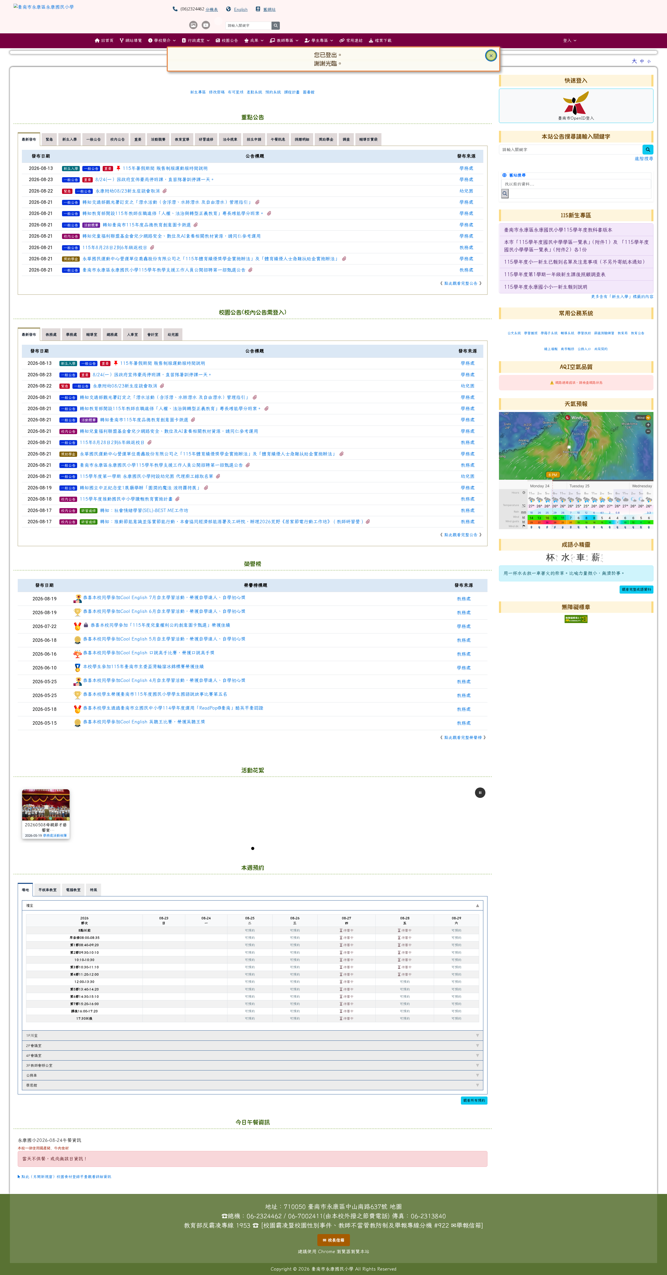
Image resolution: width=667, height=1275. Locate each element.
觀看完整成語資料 (636, 589)
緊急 (67, 191)
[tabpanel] (252, 220)
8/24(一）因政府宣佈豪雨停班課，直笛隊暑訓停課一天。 (155, 179)
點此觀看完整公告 (461, 283)
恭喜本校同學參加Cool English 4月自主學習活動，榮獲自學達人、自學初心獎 (164, 680)
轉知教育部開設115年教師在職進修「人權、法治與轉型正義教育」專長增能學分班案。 (173, 213)
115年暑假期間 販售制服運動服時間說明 (165, 168)
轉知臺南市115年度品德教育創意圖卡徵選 (147, 225)
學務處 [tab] (71, 334)
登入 (567, 40)
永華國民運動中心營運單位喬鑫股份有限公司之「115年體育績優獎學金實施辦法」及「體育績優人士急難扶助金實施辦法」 (210, 258)
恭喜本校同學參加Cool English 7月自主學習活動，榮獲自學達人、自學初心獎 (164, 597)
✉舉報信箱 (466, 1225)
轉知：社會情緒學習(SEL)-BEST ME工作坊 (144, 510)
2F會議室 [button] (33, 1046)
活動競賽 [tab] (158, 139)
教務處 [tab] (51, 334)
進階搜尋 (644, 158)
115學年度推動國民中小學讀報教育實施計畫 (126, 499)
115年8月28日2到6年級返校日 (114, 247)
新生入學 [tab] (69, 139)
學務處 (466, 168)
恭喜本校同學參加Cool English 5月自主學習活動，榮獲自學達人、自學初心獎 (164, 639)
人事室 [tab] (132, 334)
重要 (108, 168)
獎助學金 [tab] (326, 139)
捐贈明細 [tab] (302, 139)
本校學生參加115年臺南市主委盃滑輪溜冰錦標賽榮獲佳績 (143, 666)
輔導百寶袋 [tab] (368, 139)
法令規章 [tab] (230, 139)
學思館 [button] (31, 1085)
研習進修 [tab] (206, 139)
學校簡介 (162, 40)
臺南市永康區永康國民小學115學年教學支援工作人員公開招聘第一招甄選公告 (164, 270)
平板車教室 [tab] (47, 890)
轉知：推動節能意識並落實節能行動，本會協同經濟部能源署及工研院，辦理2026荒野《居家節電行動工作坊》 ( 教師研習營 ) (231, 521)
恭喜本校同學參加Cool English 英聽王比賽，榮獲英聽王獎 (144, 721)
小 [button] (649, 61)
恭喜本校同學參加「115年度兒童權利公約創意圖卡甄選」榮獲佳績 (160, 625)
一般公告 (91, 168)
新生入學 (71, 168)
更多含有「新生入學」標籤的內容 (622, 296)
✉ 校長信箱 (333, 1240)
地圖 (396, 1206)
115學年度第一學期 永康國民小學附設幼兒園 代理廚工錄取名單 (146, 476)
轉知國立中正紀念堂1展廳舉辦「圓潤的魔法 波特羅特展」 (140, 487)
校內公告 (71, 236)
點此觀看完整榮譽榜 (463, 737)
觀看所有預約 (474, 1100)
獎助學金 (71, 259)
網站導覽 (133, 40)
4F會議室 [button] (33, 1055)
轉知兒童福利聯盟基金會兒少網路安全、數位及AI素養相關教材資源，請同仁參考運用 (171, 236)
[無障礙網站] (576, 618)
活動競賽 (91, 225)
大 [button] (634, 60)
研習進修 (88, 511)
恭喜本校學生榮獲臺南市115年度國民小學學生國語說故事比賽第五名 (155, 694)
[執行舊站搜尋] (505, 193)
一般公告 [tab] (93, 139)
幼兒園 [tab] (173, 334)
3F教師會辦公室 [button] (39, 1065)
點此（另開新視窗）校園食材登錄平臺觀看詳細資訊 (65, 1177)
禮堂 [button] (29, 905)
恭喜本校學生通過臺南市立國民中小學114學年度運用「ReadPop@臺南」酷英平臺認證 (173, 708)
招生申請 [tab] (254, 139)
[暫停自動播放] (480, 792)
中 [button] (642, 61)
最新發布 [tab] (29, 139)
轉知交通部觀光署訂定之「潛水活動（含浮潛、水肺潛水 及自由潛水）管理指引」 (167, 202)
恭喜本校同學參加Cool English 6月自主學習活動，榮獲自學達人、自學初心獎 (164, 611)
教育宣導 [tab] (182, 139)
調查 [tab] (346, 139)
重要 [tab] (137, 139)
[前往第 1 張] (252, 848)
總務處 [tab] (112, 334)
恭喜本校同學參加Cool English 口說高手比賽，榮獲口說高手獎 (149, 652)
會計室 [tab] (152, 334)
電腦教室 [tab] (73, 890)
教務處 (466, 247)
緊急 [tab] (49, 139)
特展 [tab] (93, 890)
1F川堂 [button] (32, 1035)
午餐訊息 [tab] (278, 139)
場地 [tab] (25, 890)
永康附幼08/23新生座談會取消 (127, 191)
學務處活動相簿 (55, 835)
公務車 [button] (31, 1075)
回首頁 (107, 40)
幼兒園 (466, 191)
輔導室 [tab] (91, 334)
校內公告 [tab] (117, 139)
